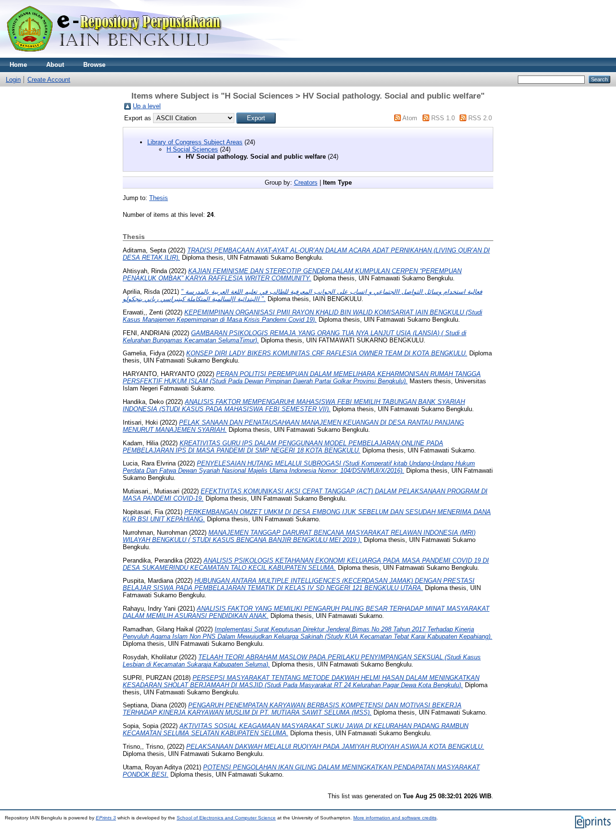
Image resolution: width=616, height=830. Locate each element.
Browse (94, 64)
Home (18, 64)
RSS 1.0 (443, 118)
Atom (409, 118)
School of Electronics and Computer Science (226, 817)
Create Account (48, 79)
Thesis (158, 197)
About (55, 64)
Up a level (147, 106)
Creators (306, 182)
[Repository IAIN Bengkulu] (125, 55)
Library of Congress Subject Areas (195, 142)
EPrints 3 (106, 817)
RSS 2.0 (480, 118)
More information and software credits (394, 817)
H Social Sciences (192, 149)
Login (13, 79)
